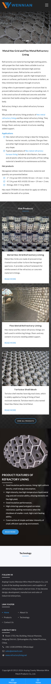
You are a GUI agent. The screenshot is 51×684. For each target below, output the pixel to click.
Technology (25, 617)
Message (13, 682)
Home (6, 612)
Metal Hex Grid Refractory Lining (25, 254)
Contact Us (9, 622)
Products (8, 617)
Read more (10, 279)
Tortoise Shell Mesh (25, 389)
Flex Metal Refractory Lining (26, 325)
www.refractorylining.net (16, 655)
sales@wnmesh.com (13, 651)
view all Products (25, 421)
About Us (24, 612)
